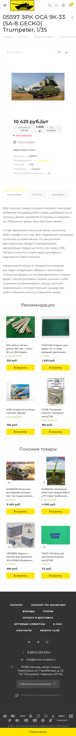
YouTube (47, 642)
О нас (57, 624)
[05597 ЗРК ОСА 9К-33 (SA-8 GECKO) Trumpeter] (38, 86)
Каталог (16, 604)
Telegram (38, 642)
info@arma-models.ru (40, 659)
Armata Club (50, 630)
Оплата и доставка (38, 617)
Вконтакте (29, 642)
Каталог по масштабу (48, 604)
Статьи (48, 611)
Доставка (58, 194)
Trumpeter (43, 160)
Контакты (24, 630)
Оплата (37, 194)
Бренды (29, 611)
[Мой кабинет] (63, 5)
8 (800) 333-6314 (38, 652)
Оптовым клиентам (29, 624)
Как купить (14, 194)
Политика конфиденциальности (41, 695)
